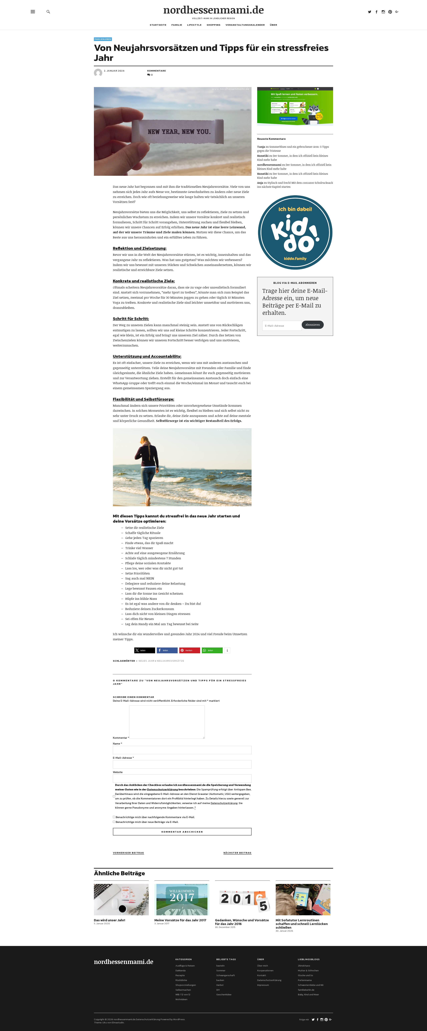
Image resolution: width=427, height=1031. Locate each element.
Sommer (220, 970)
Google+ (397, 12)
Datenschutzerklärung (162, 789)
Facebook (376, 12)
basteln (220, 965)
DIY (218, 990)
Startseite (158, 25)
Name (117, 744)
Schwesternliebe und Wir (311, 985)
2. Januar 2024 (114, 71)
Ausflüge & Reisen (185, 965)
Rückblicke (181, 980)
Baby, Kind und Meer (308, 994)
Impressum (263, 985)
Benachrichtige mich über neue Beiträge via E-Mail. (147, 822)
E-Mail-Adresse (123, 758)
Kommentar (121, 738)
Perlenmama (305, 980)
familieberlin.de (306, 990)
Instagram (383, 12)
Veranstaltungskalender (245, 25)
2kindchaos (304, 965)
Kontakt (261, 975)
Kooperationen (265, 970)
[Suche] (48, 12)
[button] (144, 650)
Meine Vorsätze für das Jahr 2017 (180, 920)
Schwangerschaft (225, 975)
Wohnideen (181, 999)
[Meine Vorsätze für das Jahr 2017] (181, 899)
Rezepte (180, 975)
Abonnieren (313, 324)
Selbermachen (183, 990)
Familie (176, 25)
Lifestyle (194, 25)
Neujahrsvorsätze (170, 661)
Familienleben (103, 39)
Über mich (262, 965)
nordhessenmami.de (213, 9)
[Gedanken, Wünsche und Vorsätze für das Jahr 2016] (242, 899)
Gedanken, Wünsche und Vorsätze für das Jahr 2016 (242, 922)
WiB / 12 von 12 (182, 994)
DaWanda (180, 970)
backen (220, 980)
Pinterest (390, 12)
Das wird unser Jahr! (109, 920)
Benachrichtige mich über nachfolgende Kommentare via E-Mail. (155, 817)
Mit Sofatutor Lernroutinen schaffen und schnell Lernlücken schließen (302, 924)
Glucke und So (305, 975)
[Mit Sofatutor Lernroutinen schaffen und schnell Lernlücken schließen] (303, 899)
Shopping (214, 25)
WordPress (179, 1019)
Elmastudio (118, 1022)
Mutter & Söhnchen (308, 970)
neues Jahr (146, 661)
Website (118, 772)
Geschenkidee (223, 994)
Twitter (369, 12)
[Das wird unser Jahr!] (121, 899)
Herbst (220, 985)
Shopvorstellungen (185, 985)
